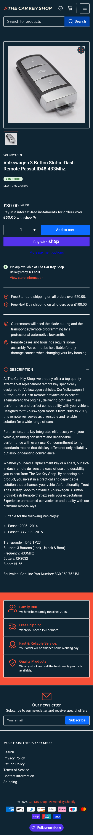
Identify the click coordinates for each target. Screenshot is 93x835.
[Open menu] (85, 8)
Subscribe (77, 720)
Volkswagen (12, 155)
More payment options (46, 252)
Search (80, 21)
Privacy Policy (14, 758)
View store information (26, 278)
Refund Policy (14, 764)
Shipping (10, 782)
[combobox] (46, 21)
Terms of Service (16, 770)
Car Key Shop (38, 802)
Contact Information (18, 776)
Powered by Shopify (62, 802)
